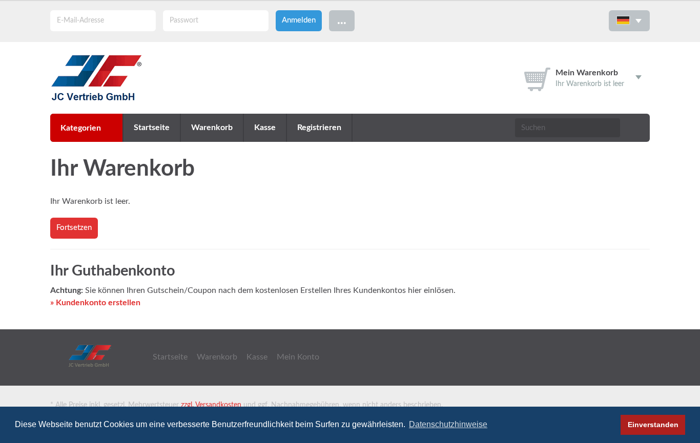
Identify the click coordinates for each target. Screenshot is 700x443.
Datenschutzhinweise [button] (448, 424)
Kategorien (80, 128)
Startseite (152, 127)
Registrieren (319, 127)
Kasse (265, 127)
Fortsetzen (74, 227)
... (341, 20)
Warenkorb (212, 127)
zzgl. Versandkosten (211, 405)
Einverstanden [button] (653, 424)
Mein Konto (298, 357)
